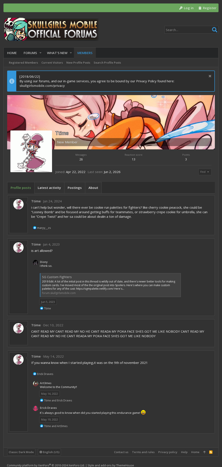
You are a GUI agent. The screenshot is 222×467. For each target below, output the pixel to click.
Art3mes (45, 383)
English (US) (50, 452)
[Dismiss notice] (209, 76)
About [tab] (93, 187)
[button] (40, 53)
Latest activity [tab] (49, 187)
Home (195, 452)
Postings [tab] (75, 187)
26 (81, 159)
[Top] (204, 452)
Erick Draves (48, 408)
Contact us (121, 452)
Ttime (36, 201)
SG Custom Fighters (57, 277)
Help (184, 452)
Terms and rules (143, 452)
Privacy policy (167, 452)
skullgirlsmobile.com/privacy (42, 85)
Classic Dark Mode (21, 452)
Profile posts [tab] (21, 187)
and (58, 400)
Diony (44, 262)
